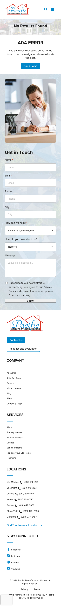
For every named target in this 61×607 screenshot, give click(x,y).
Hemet (20, 499)
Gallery (10, 383)
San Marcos (22, 482)
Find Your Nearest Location (22, 525)
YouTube (15, 569)
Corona (20, 493)
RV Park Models (15, 437)
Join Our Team (14, 378)
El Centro (22, 517)
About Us (11, 373)
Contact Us (15, 340)
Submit (30, 300)
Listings (10, 443)
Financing (11, 458)
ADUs (9, 427)
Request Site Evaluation (23, 348)
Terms (37, 589)
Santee (20, 505)
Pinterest (15, 562)
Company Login (14, 403)
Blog (9, 393)
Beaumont (22, 487)
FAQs (9, 398)
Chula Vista (23, 511)
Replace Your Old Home (19, 453)
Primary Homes (14, 432)
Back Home (30, 66)
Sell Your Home (14, 448)
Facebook (16, 549)
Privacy (24, 589)
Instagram (16, 556)
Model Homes (14, 388)
